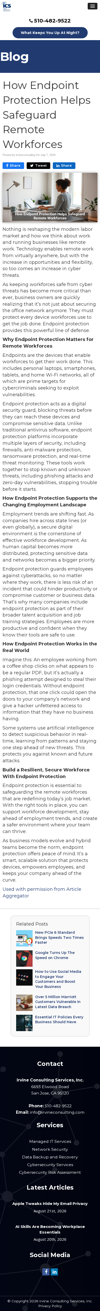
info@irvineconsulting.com (57, 1112)
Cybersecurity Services (50, 1164)
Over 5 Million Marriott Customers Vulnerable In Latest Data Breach (58, 1002)
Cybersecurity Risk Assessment (50, 1172)
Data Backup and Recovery (50, 1157)
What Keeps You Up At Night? (50, 32)
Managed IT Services (50, 1141)
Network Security (50, 1149)
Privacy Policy (50, 1306)
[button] (92, 6)
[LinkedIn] (54, 1271)
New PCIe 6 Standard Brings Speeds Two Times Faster (59, 937)
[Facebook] (45, 1271)
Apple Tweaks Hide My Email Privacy (50, 1203)
